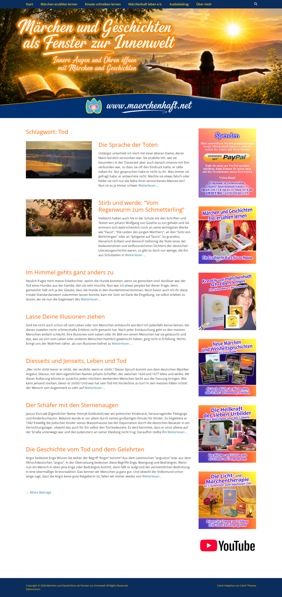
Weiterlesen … (148, 185)
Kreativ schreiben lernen (103, 4)
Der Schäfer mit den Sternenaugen (72, 405)
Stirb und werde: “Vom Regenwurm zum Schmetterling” (141, 206)
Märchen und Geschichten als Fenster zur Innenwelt (76, 585)
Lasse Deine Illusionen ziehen (65, 316)
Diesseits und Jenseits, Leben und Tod (76, 361)
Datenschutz (33, 589)
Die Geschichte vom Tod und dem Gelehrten (85, 449)
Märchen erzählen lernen (59, 4)
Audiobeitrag (179, 4)
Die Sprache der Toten (128, 144)
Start (29, 4)
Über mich (203, 4)
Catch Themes (248, 585)
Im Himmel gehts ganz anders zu (69, 272)
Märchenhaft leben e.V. (145, 4)
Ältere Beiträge (38, 492)
